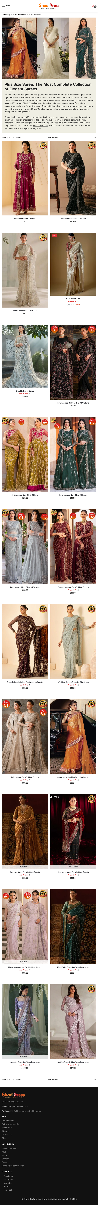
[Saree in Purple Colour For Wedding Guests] (25, 641)
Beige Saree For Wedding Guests (25, 777)
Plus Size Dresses (19, 15)
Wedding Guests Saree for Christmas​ (73, 682)
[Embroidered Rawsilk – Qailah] (73, 178)
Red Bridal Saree (73, 299)
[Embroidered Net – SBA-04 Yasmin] (25, 546)
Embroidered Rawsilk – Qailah (73, 219)
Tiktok (7, 1186)
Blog (4, 1138)
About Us (6, 1131)
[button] (93, 6)
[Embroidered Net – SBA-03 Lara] (25, 454)
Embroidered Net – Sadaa (24, 219)
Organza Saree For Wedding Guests (25, 872)
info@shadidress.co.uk (18, 1106)
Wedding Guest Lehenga (13, 1166)
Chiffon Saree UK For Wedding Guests (73, 1062)
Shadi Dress (28, 103)
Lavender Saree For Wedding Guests (25, 1062)
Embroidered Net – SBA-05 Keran (73, 495)
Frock (4, 1155)
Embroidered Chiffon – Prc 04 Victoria (73, 403)
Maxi (4, 1152)
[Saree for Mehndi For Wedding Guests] (73, 736)
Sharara (5, 1159)
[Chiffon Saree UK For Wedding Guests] (73, 1021)
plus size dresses (40, 125)
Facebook (8, 1176)
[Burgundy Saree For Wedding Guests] (73, 546)
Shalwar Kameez (9, 1148)
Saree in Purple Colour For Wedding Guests (25, 682)
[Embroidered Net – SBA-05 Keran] (73, 454)
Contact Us (7, 1135)
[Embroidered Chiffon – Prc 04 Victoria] (73, 362)
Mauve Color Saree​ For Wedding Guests (24, 967)
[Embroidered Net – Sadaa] (25, 178)
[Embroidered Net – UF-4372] (25, 270)
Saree (4, 1162)
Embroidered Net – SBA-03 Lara (24, 495)
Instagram (8, 1179)
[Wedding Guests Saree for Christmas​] (73, 641)
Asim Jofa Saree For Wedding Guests (73, 872)
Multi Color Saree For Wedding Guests (73, 967)
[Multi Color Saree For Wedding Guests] (73, 926)
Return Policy (8, 1121)
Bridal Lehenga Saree (25, 391)
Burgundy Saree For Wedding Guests (73, 587)
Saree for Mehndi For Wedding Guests (73, 777)
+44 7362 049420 (15, 1102)
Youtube (7, 1183)
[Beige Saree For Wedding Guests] (25, 736)
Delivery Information (11, 1124)
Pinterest (8, 1190)
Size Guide (7, 1128)
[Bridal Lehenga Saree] (25, 356)
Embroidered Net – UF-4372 (24, 311)
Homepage (6, 15)
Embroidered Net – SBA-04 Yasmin (24, 587)
